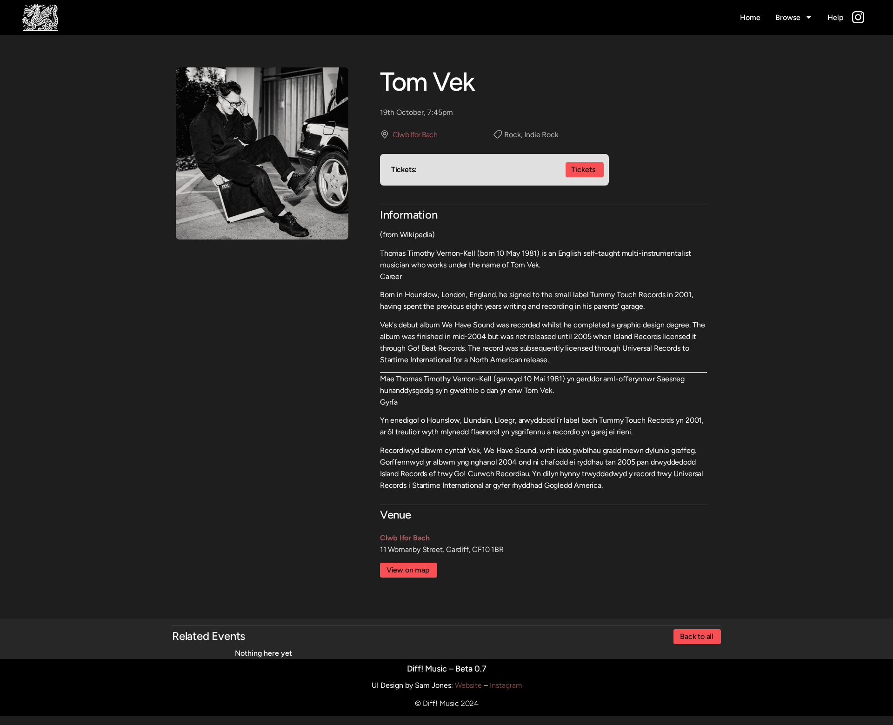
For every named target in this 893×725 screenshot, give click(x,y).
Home (750, 17)
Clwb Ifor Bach (415, 134)
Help (835, 17)
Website (468, 685)
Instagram (506, 685)
